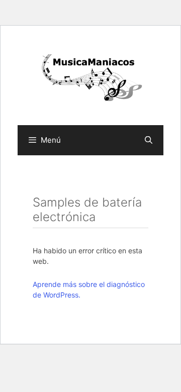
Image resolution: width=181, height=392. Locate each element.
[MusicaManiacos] (90, 79)
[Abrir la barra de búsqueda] (148, 140)
